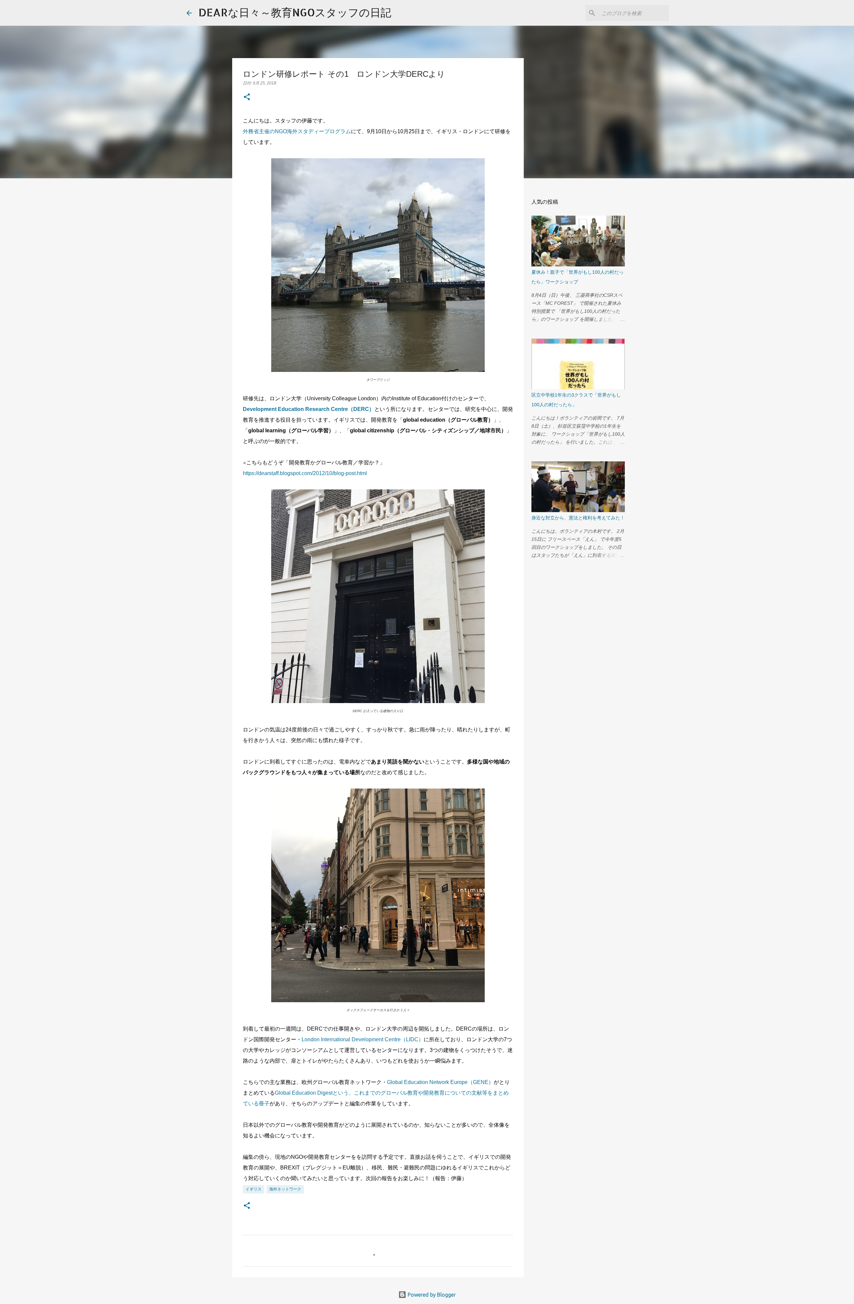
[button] (247, 97)
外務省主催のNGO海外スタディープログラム (297, 131)
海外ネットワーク (285, 1189)
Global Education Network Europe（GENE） (440, 1082)
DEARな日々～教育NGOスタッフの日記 (294, 12)
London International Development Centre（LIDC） (363, 1039)
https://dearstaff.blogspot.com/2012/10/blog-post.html (305, 473)
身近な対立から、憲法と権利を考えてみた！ (578, 517)
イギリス (254, 1189)
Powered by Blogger (431, 1295)
